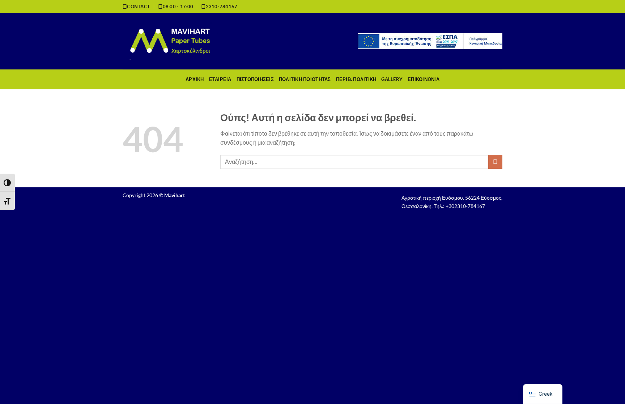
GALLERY (392, 79)
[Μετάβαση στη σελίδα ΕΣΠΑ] (430, 40)
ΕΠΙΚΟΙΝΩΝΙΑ (423, 79)
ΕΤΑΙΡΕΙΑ (220, 79)
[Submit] (495, 162)
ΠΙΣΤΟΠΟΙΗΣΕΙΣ (255, 79)
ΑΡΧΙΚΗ (195, 79)
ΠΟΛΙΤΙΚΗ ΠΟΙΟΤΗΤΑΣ (305, 79)
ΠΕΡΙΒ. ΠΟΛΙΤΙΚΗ (356, 79)
